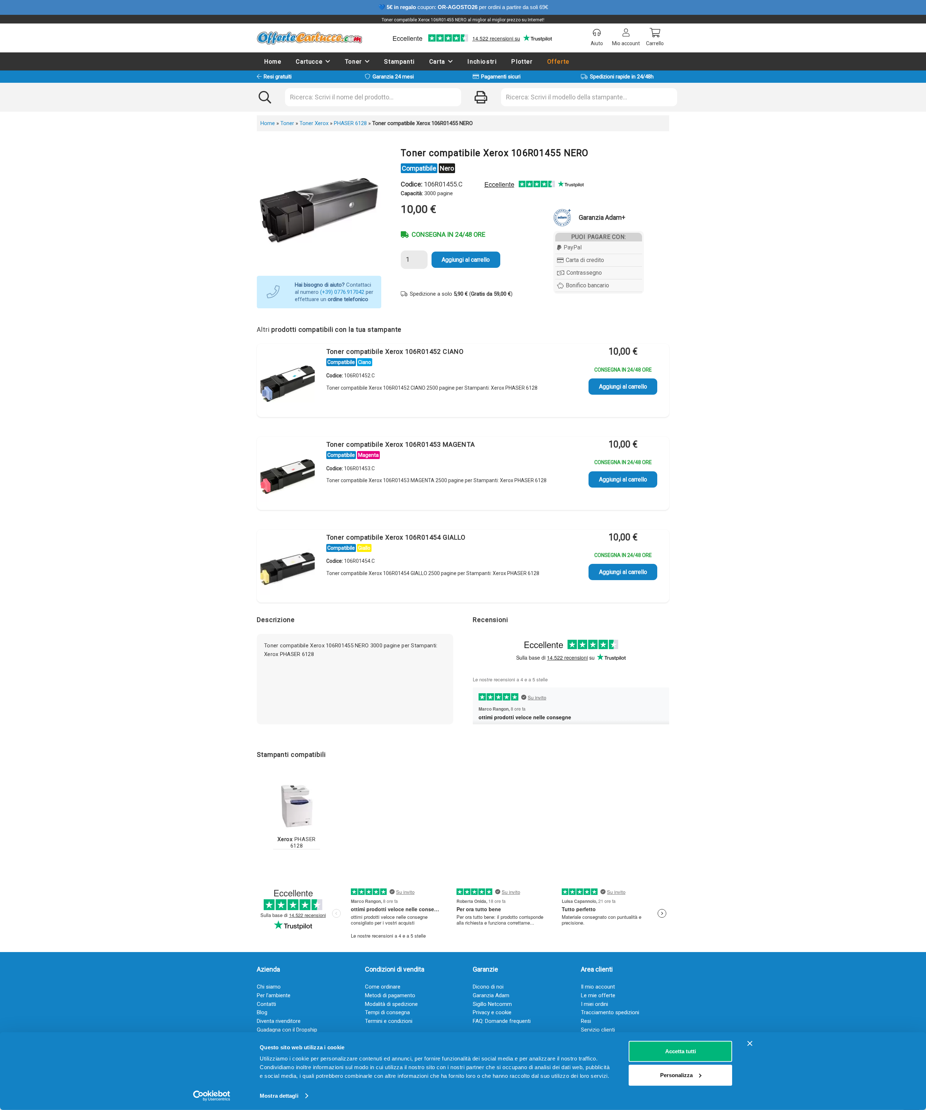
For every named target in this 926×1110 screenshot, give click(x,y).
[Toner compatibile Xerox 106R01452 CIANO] (287, 381)
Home (267, 123)
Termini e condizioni (388, 1021)
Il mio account (598, 986)
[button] (328, 61)
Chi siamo (269, 986)
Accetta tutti (680, 1051)
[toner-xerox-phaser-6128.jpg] (296, 805)
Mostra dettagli (279, 1096)
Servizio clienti (598, 1030)
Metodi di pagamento (390, 995)
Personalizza (676, 1075)
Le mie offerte (598, 995)
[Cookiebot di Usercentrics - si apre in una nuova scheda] (211, 1095)
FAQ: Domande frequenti (502, 1021)
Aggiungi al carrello (466, 259)
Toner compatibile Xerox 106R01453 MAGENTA (400, 444)
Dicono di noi (488, 986)
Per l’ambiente (273, 995)
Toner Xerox (314, 123)
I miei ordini (594, 1004)
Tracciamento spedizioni (610, 1012)
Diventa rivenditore (279, 1021)
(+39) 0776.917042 (342, 292)
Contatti (266, 1004)
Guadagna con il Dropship (287, 1030)
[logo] (309, 37)
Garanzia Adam (491, 995)
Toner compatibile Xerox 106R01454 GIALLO (396, 537)
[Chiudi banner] (749, 1043)
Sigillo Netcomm (492, 1004)
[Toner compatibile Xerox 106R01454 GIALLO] (287, 567)
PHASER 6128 (350, 123)
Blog (262, 1012)
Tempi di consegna (387, 1012)
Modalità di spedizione (391, 1004)
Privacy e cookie (492, 1012)
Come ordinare (382, 986)
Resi (586, 1021)
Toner (287, 123)
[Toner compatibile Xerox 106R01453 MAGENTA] (287, 474)
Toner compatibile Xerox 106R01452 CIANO (395, 351)
